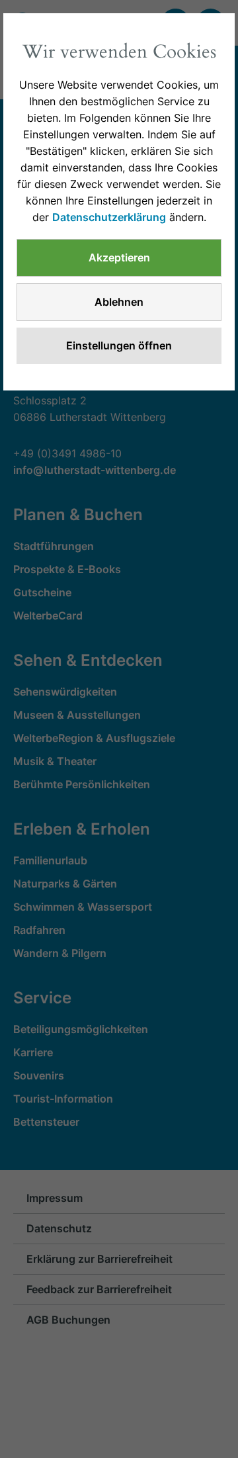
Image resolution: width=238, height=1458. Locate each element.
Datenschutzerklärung (109, 217)
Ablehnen (119, 301)
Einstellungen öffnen (119, 345)
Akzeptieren (119, 257)
